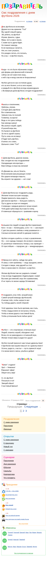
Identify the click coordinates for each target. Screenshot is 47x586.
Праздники (8, 426)
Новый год (8, 447)
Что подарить (9, 478)
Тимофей (22, 539)
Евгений (22, 532)
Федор (35, 546)
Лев (30, 532)
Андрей (10, 539)
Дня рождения (10, 464)
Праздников (9, 461)
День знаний (9, 505)
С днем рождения (11, 422)
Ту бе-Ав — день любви (12, 491)
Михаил (39, 532)
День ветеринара (10, 498)
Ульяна (10, 535)
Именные (7, 429)
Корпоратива (9, 474)
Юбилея (7, 467)
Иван (27, 532)
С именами (8, 450)
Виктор (10, 546)
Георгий (10, 532)
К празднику (9, 443)
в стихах (29, 21)
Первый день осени (10, 509)
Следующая (31, 406)
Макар (34, 532)
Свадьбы (7, 471)
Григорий (16, 532)
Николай (16, 539)
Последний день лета (11, 494)
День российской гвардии (12, 515)
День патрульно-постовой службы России (17, 519)
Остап (24, 546)
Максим (19, 546)
